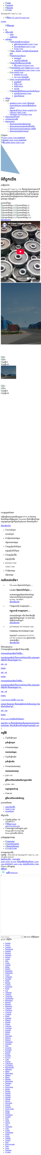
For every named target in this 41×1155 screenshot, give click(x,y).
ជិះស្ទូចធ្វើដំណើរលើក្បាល (25, 862)
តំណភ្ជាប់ (16, 846)
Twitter (14, 848)
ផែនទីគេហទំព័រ (6, 859)
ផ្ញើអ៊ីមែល (4, 869)
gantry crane (18, 864)
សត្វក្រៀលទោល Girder (31, 864)
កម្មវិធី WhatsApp (12, 873)
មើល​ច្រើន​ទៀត (6, 220)
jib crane (13, 862)
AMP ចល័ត (16, 859)
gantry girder (5, 862)
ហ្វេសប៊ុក (16, 844)
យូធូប (13, 841)
